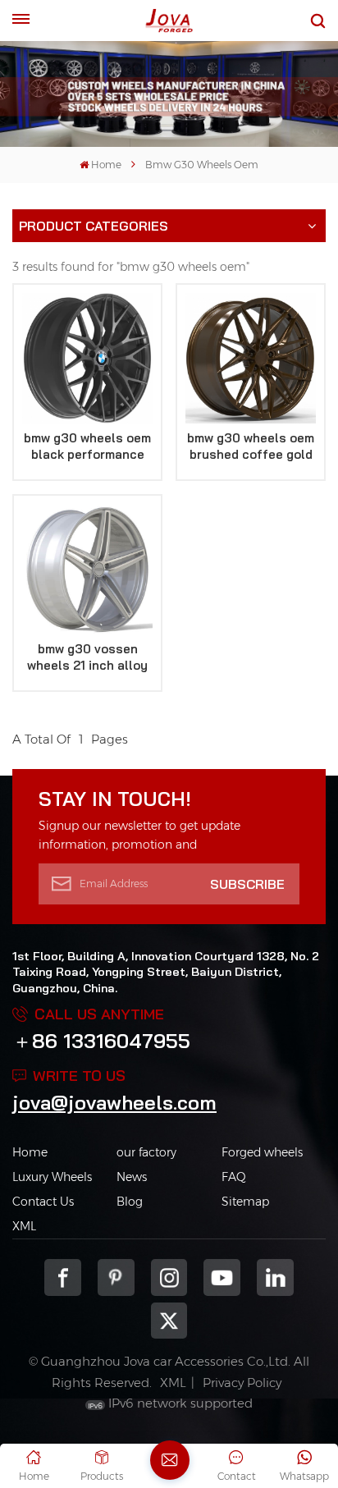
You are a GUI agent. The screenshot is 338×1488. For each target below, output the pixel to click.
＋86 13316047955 (101, 1040)
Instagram (169, 1277)
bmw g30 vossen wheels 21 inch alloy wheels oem (87, 657)
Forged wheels (262, 1152)
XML (24, 1226)
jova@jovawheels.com (114, 1102)
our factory (146, 1152)
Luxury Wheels (52, 1177)
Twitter (169, 1321)
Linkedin (275, 1277)
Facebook (62, 1277)
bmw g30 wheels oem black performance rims (87, 446)
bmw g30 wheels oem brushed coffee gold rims (250, 446)
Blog (129, 1201)
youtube (221, 1277)
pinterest (116, 1277)
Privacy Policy (242, 1382)
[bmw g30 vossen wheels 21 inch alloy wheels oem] (87, 569)
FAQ (234, 1177)
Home (106, 164)
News (131, 1177)
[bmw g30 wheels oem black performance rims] (87, 358)
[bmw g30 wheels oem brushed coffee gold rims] (250, 358)
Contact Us (43, 1201)
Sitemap (245, 1201)
